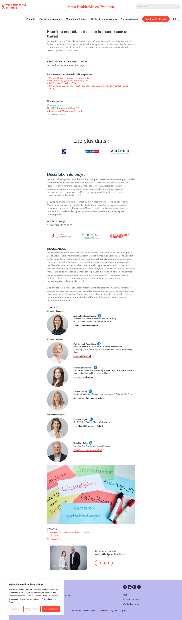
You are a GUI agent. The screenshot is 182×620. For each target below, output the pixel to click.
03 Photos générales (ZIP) (62, 83)
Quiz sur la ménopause (50, 19)
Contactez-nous (131, 604)
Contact (104, 563)
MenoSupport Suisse (76, 19)
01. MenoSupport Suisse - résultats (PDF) (70, 78)
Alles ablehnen (32, 609)
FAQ (125, 595)
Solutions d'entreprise (156, 19)
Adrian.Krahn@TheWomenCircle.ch (64, 111)
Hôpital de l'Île (53, 536)
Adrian (65, 566)
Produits (30, 19)
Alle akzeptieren (51, 609)
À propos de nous (129, 19)
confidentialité (90, 611)
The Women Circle (55, 539)
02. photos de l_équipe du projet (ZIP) (68, 81)
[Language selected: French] (175, 20)
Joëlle (55, 566)
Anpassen (15, 609)
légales (114, 611)
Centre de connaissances (104, 19)
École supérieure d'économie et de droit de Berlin (68, 532)
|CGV (124, 611)
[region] (34, 597)
